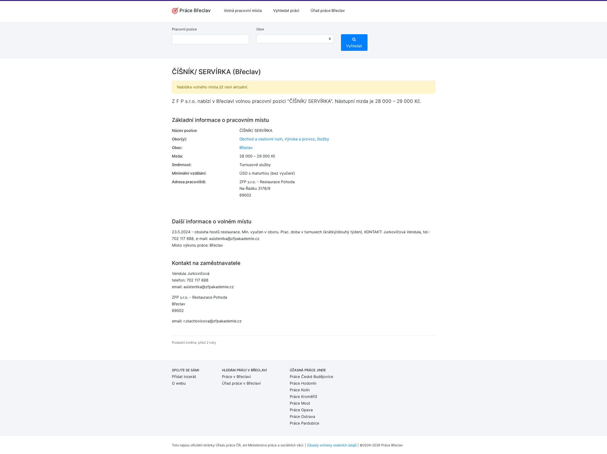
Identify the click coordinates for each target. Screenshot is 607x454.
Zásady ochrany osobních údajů (332, 445)
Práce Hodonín (303, 383)
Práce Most (300, 403)
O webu (179, 383)
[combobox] (295, 38)
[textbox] (266, 38)
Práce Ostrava (302, 416)
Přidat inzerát (184, 376)
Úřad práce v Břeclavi (241, 383)
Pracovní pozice (184, 29)
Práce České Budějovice (311, 376)
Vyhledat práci (286, 10)
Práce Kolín (300, 389)
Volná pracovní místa (243, 10)
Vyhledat (354, 45)
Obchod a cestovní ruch (260, 139)
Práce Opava (301, 409)
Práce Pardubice (304, 423)
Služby (323, 139)
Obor (260, 29)
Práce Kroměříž (303, 396)
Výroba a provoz (300, 139)
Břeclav (246, 147)
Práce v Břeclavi (236, 376)
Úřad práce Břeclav (328, 10)
